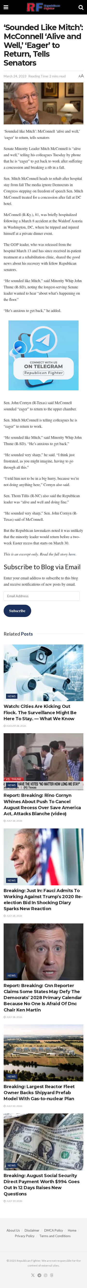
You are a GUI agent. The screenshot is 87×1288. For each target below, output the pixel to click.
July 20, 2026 (14, 1106)
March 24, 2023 (15, 76)
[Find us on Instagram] (45, 1275)
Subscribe (17, 610)
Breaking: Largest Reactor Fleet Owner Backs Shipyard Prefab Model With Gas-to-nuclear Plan (39, 1092)
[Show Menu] (6, 7)
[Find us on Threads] (51, 1275)
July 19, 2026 (14, 1201)
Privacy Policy (25, 1236)
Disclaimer (32, 1230)
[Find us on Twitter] (33, 1275)
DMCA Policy (53, 1230)
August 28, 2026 (16, 725)
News (12, 696)
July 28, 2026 (14, 820)
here (72, 553)
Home (72, 1230)
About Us (13, 1230)
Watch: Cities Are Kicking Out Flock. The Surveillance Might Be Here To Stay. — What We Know (40, 712)
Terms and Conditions (55, 1236)
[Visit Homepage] (43, 7)
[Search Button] (81, 7)
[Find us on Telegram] (39, 1275)
